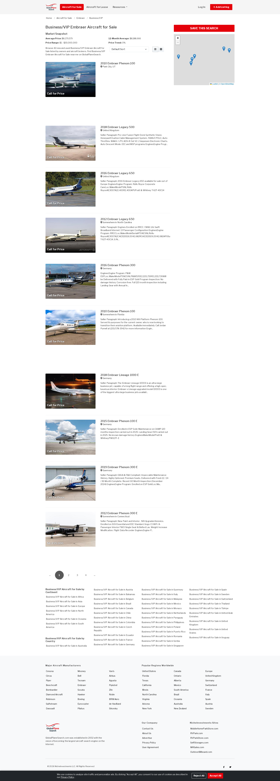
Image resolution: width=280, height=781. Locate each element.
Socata (81, 690)
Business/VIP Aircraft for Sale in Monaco (162, 608)
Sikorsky (113, 708)
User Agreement (150, 747)
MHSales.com (197, 747)
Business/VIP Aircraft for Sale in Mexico (161, 603)
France (208, 690)
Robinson (50, 699)
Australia (178, 704)
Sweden (209, 708)
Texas (145, 680)
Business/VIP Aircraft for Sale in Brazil (112, 603)
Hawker (81, 694)
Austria (208, 704)
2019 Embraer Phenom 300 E (119, 467)
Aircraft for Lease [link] (97, 7)
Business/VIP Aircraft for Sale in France (113, 640)
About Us (146, 733)
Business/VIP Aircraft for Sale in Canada (113, 608)
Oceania (178, 699)
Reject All (199, 775)
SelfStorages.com (199, 742)
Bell (79, 676)
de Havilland (115, 704)
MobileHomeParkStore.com (204, 728)
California (146, 685)
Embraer (82, 685)
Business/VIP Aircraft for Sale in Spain (208, 589)
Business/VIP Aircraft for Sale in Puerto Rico (164, 631)
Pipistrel (113, 685)
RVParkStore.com (199, 738)
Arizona (146, 704)
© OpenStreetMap (226, 84)
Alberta (177, 680)
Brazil (176, 694)
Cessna (50, 671)
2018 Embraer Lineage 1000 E (119, 375)
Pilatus (81, 708)
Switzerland (211, 685)
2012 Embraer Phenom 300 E (119, 513)
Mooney (82, 671)
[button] (221, 7)
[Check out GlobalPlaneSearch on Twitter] (230, 767)
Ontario (177, 676)
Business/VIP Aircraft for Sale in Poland (161, 627)
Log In (201, 7)
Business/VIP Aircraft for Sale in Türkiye (209, 608)
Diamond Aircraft (54, 694)
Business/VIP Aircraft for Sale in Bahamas (114, 594)
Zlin (111, 690)
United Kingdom (213, 676)
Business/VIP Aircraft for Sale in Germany (114, 644)
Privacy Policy (149, 742)
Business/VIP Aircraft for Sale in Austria (113, 589)
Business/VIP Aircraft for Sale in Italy (160, 594)
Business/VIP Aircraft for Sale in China (112, 617)
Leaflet (215, 84)
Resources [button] (119, 7)
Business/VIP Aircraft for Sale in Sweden (209, 594)
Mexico (177, 685)
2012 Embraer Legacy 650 (117, 219)
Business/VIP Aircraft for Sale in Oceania (66, 619)
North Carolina (149, 694)
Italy (207, 694)
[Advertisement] (108, 559)
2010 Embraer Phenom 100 (117, 63)
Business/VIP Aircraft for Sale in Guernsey (162, 589)
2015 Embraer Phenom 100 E (119, 421)
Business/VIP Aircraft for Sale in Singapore (163, 645)
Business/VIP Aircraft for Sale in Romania (162, 636)
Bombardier (51, 690)
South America (181, 690)
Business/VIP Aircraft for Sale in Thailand (209, 603)
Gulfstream (51, 704)
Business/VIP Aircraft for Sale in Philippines (163, 622)
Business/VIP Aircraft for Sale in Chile (112, 613)
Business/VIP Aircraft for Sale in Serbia (161, 641)
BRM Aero (114, 699)
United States (149, 671)
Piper (48, 680)
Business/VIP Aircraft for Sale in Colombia (114, 622)
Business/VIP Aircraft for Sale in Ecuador (114, 635)
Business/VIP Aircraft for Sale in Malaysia (162, 599)
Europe (208, 671)
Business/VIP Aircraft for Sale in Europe (65, 606)
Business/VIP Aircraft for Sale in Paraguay (162, 617)
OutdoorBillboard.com (201, 752)
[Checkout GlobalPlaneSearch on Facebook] (224, 767)
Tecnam (82, 680)
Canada (177, 671)
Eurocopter (83, 704)
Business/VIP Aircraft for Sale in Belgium (114, 599)
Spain (208, 699)
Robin (112, 694)
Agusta (112, 680)
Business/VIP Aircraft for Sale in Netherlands (164, 613)
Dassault (50, 708)
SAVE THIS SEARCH (204, 28)
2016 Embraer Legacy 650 (117, 173)
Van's (111, 671)
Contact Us (147, 728)
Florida (145, 676)
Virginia (145, 699)
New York (147, 708)
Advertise (147, 738)
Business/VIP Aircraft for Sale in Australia (66, 646)
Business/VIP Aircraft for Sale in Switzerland (211, 599)
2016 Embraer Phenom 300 (117, 265)
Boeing (81, 699)
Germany (209, 680)
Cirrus (49, 676)
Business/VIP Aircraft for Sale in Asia (64, 601)
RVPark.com (196, 733)
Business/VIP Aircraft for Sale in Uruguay (209, 637)
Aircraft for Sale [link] (72, 7)
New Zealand (180, 708)
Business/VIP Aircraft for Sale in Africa (65, 597)
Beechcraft (51, 685)
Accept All (215, 775)
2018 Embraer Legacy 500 (117, 127)
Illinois (145, 690)
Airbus (112, 676)
